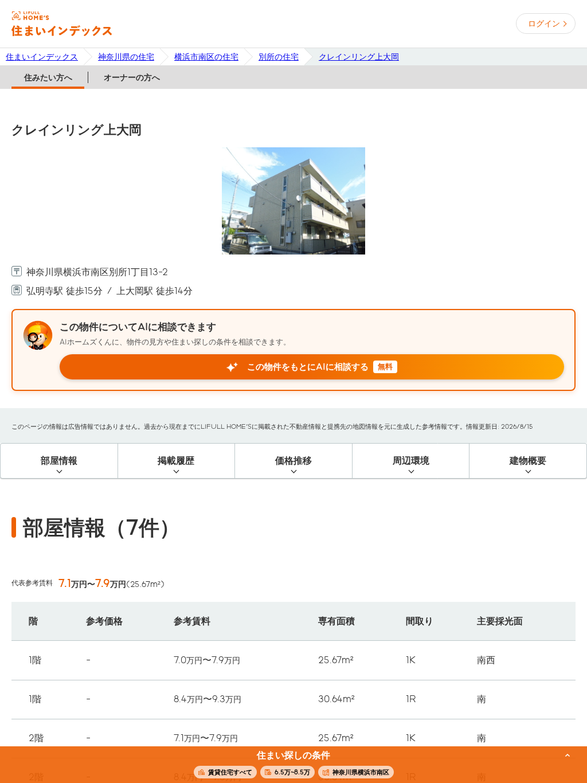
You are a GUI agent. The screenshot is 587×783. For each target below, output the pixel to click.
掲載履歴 (176, 460)
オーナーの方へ (132, 77)
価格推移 (293, 460)
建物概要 (528, 460)
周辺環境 (411, 460)
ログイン (544, 23)
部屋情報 (59, 460)
